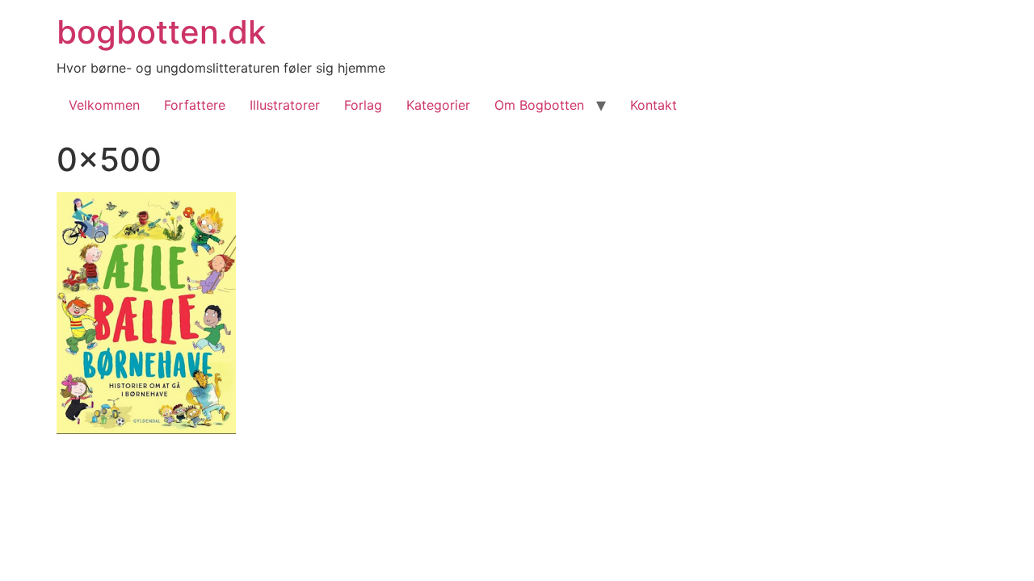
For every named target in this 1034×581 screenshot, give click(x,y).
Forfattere (194, 105)
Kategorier (438, 105)
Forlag (363, 105)
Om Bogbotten (539, 105)
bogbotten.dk (161, 32)
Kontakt (653, 105)
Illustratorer (285, 105)
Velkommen (104, 105)
